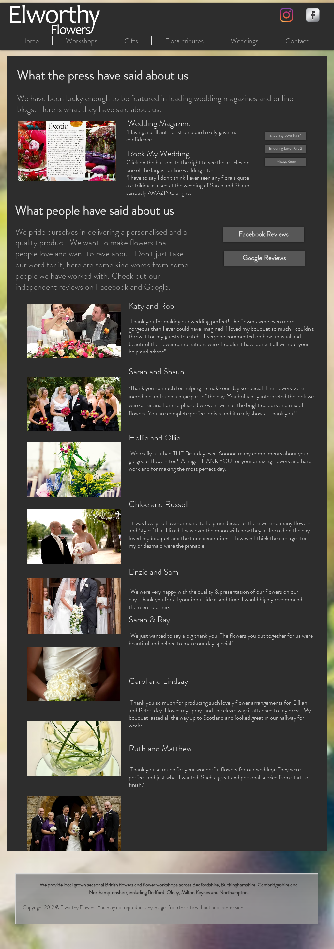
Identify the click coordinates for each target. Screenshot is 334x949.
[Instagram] (286, 15)
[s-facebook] (313, 15)
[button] (67, 151)
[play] (102, 175)
